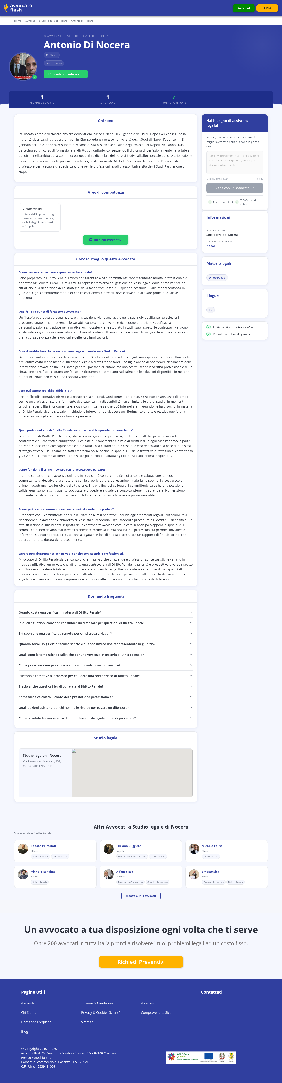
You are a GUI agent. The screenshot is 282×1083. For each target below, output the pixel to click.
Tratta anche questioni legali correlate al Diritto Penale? (61, 686)
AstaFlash (148, 1003)
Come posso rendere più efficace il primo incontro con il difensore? (69, 665)
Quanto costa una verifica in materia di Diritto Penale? (60, 612)
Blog (24, 1031)
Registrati (243, 8)
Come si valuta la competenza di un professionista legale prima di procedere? (77, 718)
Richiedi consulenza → (65, 74)
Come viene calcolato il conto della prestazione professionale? (66, 697)
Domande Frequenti (36, 1022)
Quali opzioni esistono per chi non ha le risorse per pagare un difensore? (74, 707)
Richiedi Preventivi (108, 240)
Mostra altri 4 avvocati (141, 896)
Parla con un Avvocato (233, 188)
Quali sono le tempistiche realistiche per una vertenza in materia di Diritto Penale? (81, 655)
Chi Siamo (28, 1012)
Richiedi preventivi (141, 961)
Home (18, 20)
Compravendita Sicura (157, 1012)
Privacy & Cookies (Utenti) (100, 1012)
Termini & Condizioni (97, 1003)
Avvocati (30, 20)
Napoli (211, 246)
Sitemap (87, 1022)
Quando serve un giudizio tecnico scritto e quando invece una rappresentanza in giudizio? (87, 644)
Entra (267, 8)
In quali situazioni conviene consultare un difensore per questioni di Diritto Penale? (82, 623)
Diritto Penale (217, 277)
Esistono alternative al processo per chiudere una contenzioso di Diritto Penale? (79, 676)
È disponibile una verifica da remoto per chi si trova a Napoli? (65, 633)
